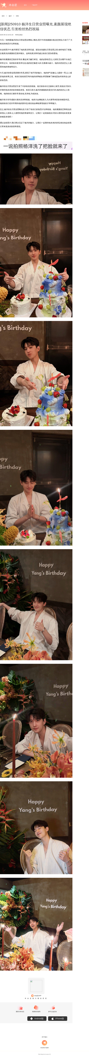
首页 (25, 5)
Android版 (39, 1018)
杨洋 (10, 16)
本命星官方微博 (44, 1047)
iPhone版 (59, 1018)
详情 (17, 16)
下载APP (34, 5)
